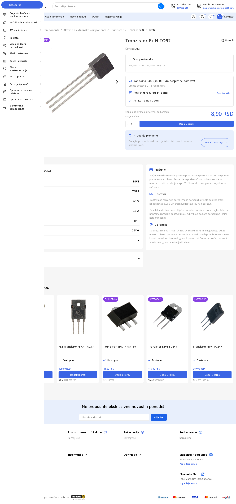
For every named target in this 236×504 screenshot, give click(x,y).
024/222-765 (182, 7)
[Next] (116, 81)
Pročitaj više (223, 93)
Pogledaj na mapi (188, 483)
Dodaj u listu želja (214, 142)
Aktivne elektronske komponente (84, 30)
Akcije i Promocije (54, 16)
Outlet (95, 16)
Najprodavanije (113, 16)
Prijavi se (158, 417)
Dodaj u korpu (186, 123)
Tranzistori (117, 30)
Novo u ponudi (78, 16)
